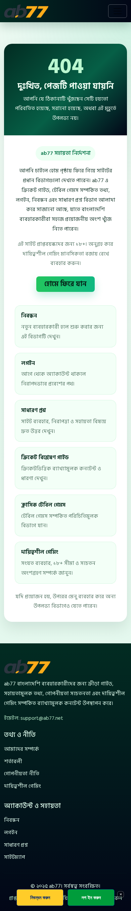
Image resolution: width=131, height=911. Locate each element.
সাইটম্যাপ (14, 857)
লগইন (10, 832)
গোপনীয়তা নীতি (21, 773)
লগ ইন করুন (91, 897)
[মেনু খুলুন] (117, 11)
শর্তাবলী (13, 761)
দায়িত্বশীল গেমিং (22, 786)
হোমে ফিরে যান (65, 284)
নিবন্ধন (11, 820)
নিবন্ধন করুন (40, 897)
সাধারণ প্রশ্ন (16, 845)
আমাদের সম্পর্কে (21, 749)
